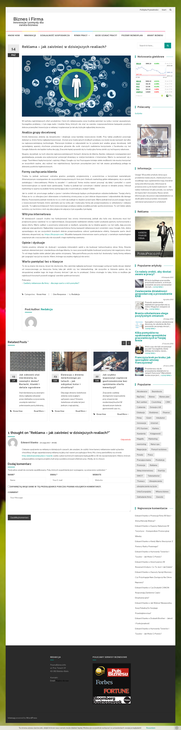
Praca (150, 454)
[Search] (167, 45)
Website (97, 474)
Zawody (159, 497)
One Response (59, 294)
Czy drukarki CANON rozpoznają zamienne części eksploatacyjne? (152, 592)
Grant (148, 418)
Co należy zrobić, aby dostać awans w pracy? (153, 273)
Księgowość (155, 433)
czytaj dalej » (158, 287)
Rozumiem (150, 728)
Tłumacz (141, 481)
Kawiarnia (141, 433)
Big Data (140, 396)
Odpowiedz (126, 439)
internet (154, 423)
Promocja (141, 465)
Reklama (153, 465)
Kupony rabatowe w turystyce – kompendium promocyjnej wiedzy (152, 531)
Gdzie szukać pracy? (106, 35)
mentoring (141, 444)
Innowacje (30, 35)
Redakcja (76, 294)
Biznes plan (164, 396)
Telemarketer (154, 475)
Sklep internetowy (145, 470)
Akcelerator (142, 391)
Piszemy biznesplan (132, 35)
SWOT (140, 475)
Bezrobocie (157, 391)
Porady (140, 454)
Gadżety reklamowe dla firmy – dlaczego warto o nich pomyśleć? (51, 283)
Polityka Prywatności (149, 9)
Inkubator (160, 418)
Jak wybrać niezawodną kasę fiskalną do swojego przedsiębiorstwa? (153, 608)
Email (53, 474)
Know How (14, 35)
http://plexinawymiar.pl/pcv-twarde (37, 455)
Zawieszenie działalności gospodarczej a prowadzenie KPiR (153, 294)
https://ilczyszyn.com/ (54, 234)
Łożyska (138, 113)
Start (164, 9)
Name (11, 474)
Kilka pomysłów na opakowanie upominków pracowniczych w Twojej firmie (150, 336)
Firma (139, 418)
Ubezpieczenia (155, 481)
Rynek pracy (80, 35)
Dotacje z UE (155, 407)
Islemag (11, 718)
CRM (168, 402)
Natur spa (155, 444)
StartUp (161, 470)
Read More (39, 411)
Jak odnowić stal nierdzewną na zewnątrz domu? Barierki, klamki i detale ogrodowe (29, 381)
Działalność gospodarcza (55, 35)
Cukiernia (141, 407)
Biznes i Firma (28, 19)
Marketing (153, 439)
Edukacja (141, 412)
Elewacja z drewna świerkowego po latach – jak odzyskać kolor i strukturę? (72, 381)
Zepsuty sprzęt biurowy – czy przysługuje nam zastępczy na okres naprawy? (154, 577)
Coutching (156, 402)
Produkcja (160, 460)
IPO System (142, 428)
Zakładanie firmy (144, 497)
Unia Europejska (144, 491)
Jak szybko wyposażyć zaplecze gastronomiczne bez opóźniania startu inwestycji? (115, 381)
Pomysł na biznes (159, 449)
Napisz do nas (62, 680)
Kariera (155, 428)
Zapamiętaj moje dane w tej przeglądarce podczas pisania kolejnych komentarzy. (55, 486)
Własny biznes (162, 491)
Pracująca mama (144, 460)
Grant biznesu (155, 35)
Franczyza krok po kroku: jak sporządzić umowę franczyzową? (153, 360)
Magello (140, 439)
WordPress (31, 718)
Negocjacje (142, 449)
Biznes (152, 396)
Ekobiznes (153, 412)
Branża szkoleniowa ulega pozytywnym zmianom (151, 314)
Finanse (166, 412)
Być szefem (142, 402)
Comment (13, 492)
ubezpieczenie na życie (147, 486)
